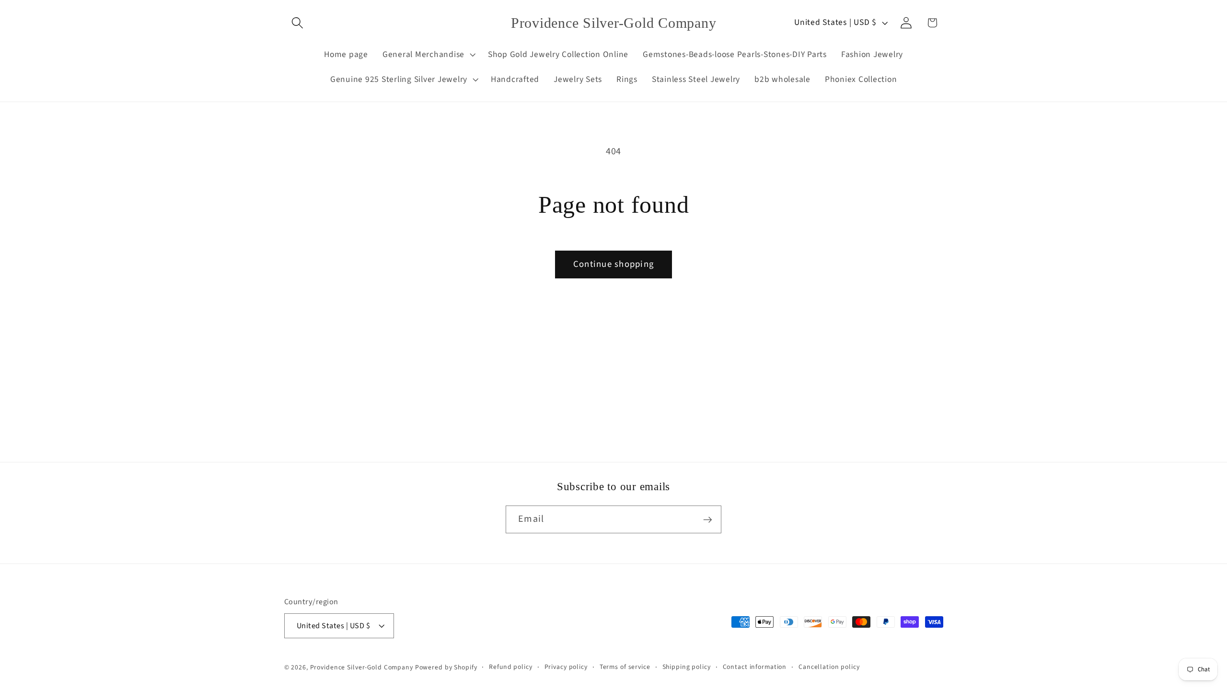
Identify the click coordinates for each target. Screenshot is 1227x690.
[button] (297, 23)
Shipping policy (686, 667)
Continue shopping (613, 264)
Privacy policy (566, 667)
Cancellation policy (829, 667)
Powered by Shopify (446, 667)
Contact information (755, 667)
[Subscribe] (708, 519)
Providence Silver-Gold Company (361, 667)
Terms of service (625, 667)
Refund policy (510, 667)
